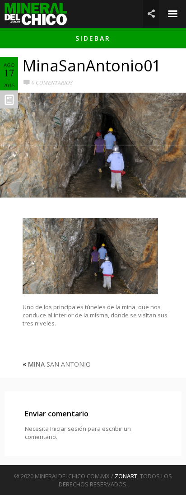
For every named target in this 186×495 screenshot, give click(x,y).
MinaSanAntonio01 (92, 65)
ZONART (126, 476)
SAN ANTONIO (59, 364)
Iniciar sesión (68, 428)
